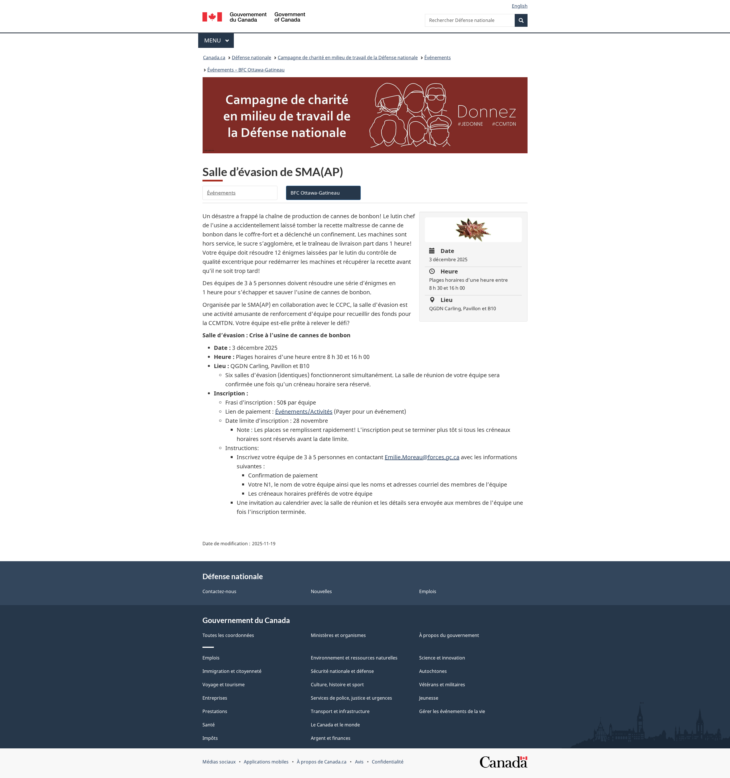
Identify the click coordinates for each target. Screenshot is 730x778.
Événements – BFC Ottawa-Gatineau (246, 70)
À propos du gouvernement (449, 635)
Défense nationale (251, 57)
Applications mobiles (266, 762)
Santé (208, 725)
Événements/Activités (303, 411)
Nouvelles (321, 591)
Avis (359, 762)
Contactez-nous (219, 591)
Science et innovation (442, 658)
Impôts (210, 738)
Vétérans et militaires (442, 684)
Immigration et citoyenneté (231, 671)
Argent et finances (330, 738)
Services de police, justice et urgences (351, 698)
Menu (219, 40)
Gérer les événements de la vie (452, 711)
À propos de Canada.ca (321, 762)
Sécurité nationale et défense (342, 671)
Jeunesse (428, 698)
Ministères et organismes (338, 635)
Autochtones (433, 671)
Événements (437, 57)
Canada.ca (214, 57)
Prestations (214, 711)
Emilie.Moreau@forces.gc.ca (422, 457)
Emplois (427, 591)
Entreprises (214, 698)
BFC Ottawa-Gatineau (315, 192)
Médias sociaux (219, 762)
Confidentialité (387, 762)
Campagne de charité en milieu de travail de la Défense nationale (348, 57)
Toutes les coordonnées (228, 635)
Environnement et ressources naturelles (354, 658)
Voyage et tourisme (223, 684)
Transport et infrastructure (340, 711)
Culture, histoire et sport (337, 684)
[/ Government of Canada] (253, 17)
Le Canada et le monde (335, 725)
